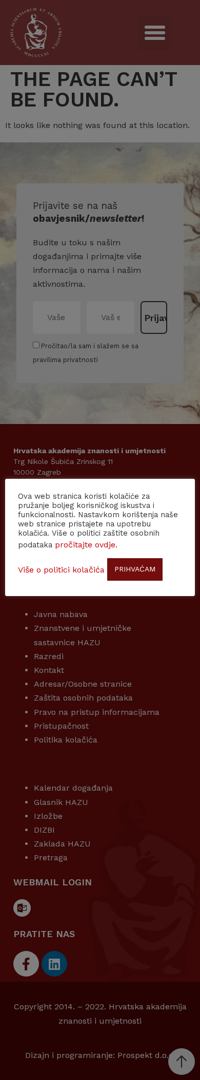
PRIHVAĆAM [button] (134, 569)
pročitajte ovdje (85, 544)
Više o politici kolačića (61, 570)
